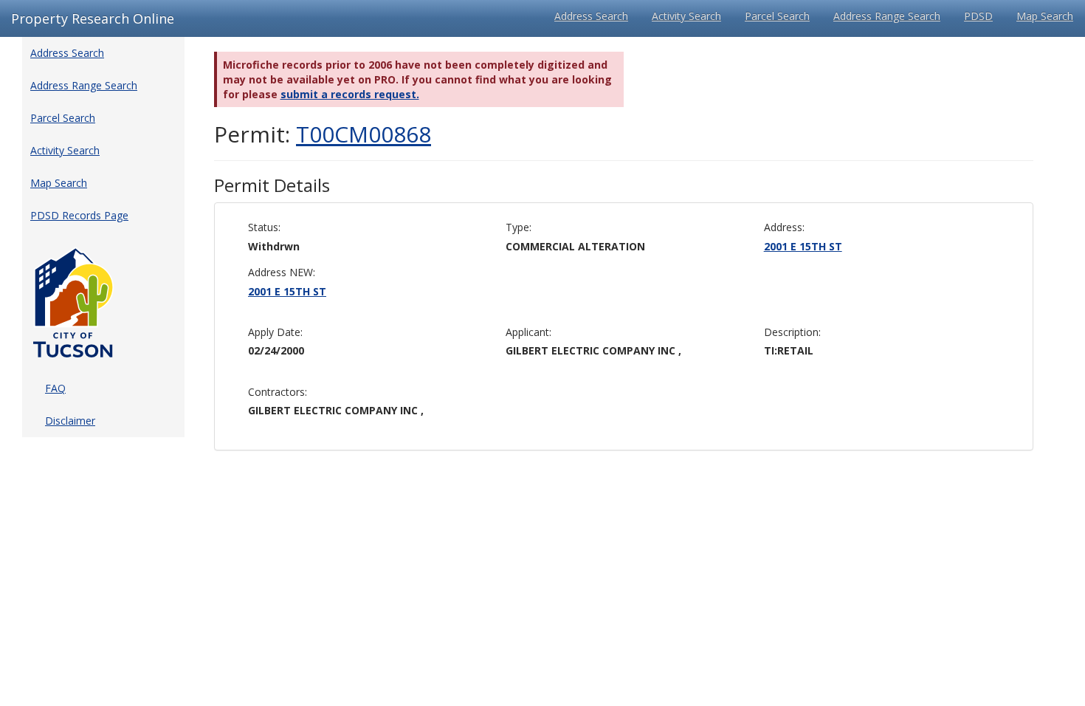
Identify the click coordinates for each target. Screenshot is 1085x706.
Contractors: (277, 391)
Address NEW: (281, 272)
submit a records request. (349, 94)
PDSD (978, 16)
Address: (784, 227)
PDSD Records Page (79, 215)
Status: (264, 227)
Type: (518, 227)
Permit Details (272, 185)
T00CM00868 (363, 134)
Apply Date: (275, 331)
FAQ (55, 388)
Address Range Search (886, 16)
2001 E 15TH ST (803, 246)
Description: (792, 331)
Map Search (1044, 16)
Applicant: (528, 331)
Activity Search (686, 16)
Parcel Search (777, 16)
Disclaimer (70, 421)
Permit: (322, 134)
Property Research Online (92, 18)
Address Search (591, 16)
